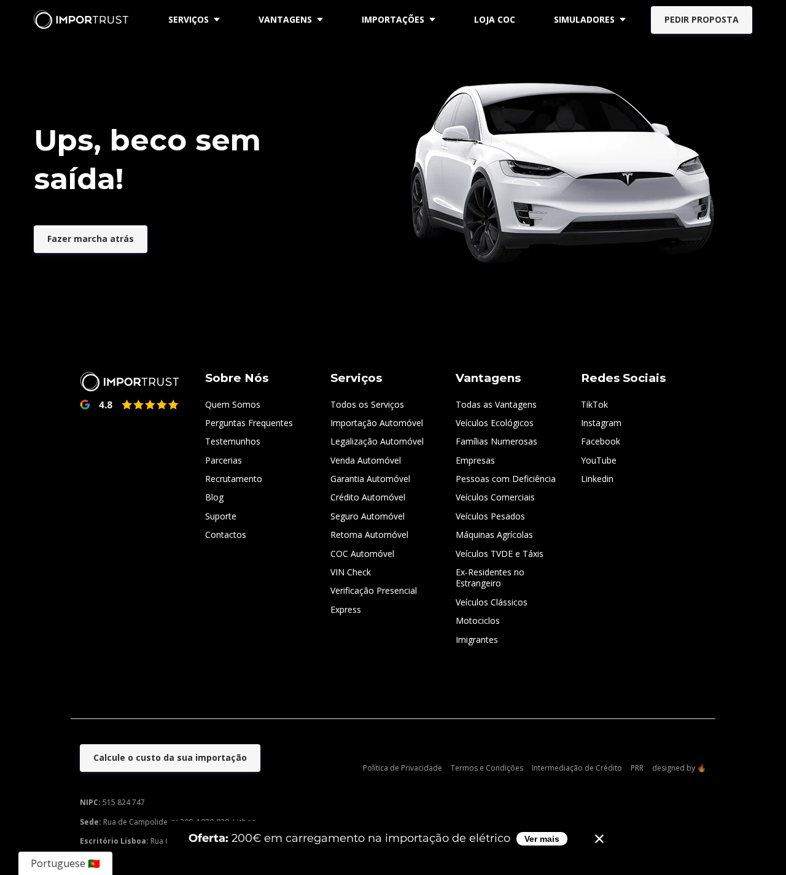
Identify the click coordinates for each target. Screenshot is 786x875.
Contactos (225, 534)
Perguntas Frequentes (249, 423)
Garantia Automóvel (370, 478)
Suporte (220, 516)
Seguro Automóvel (367, 516)
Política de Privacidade (402, 768)
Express (345, 609)
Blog (214, 497)
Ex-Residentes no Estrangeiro (490, 577)
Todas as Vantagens (496, 404)
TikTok (594, 404)
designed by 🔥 (679, 768)
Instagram (601, 423)
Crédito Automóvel (367, 497)
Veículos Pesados (490, 516)
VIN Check (350, 572)
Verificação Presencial (373, 590)
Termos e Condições (487, 768)
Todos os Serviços (367, 404)
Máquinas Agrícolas (494, 534)
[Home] (84, 19)
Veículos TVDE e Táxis (499, 553)
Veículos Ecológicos (495, 423)
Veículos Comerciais (495, 497)
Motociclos (478, 620)
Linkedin (597, 478)
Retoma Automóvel (369, 534)
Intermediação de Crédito (577, 768)
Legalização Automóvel (377, 441)
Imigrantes (477, 639)
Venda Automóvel (365, 460)
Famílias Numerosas (496, 441)
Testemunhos (232, 441)
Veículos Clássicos (491, 602)
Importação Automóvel (376, 423)
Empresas (475, 460)
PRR (637, 768)
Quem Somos (232, 404)
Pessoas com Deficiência (506, 478)
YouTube (599, 460)
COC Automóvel (362, 553)
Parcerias (223, 460)
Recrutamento (233, 478)
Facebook (600, 441)
